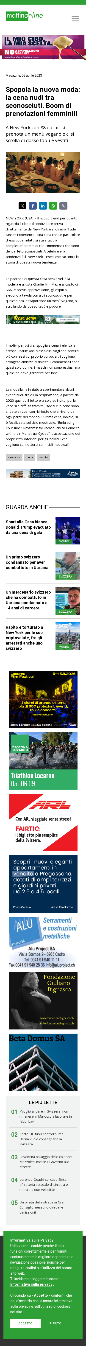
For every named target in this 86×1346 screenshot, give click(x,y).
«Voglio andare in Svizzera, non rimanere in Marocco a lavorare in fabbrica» (45, 1116)
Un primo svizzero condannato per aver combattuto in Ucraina (27, 562)
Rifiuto (55, 1323)
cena (30, 457)
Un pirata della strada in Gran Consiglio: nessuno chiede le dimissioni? (42, 1207)
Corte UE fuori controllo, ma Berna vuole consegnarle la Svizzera (41, 1139)
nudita (43, 457)
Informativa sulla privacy (31, 1284)
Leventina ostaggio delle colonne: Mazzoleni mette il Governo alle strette (45, 1161)
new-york (14, 457)
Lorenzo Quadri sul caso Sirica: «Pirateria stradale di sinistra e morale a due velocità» (43, 1184)
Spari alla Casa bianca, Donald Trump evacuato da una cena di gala (28, 527)
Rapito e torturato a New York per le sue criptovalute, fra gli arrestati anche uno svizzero (24, 638)
